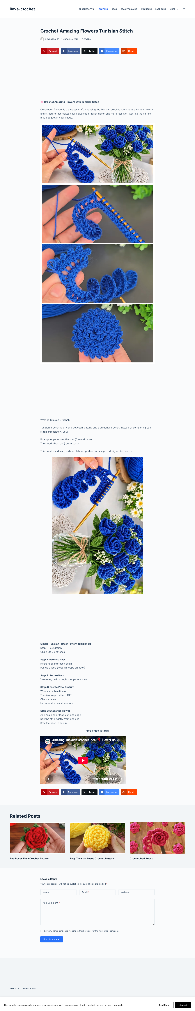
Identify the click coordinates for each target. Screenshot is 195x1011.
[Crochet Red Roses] (157, 838)
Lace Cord (160, 9)
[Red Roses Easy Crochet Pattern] (37, 838)
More (172, 9)
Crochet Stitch (87, 9)
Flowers (103, 9)
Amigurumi (146, 9)
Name (47, 892)
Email (85, 892)
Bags (114, 9)
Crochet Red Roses (141, 858)
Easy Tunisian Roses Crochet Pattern (92, 858)
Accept (183, 1005)
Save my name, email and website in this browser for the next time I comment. (81, 931)
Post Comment (51, 939)
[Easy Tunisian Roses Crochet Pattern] (97, 838)
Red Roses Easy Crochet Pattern (29, 858)
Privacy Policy (31, 988)
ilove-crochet (22, 9)
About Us (14, 988)
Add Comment (51, 902)
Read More (163, 1005)
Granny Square (129, 9)
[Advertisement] (97, 77)
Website (125, 892)
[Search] (184, 9)
